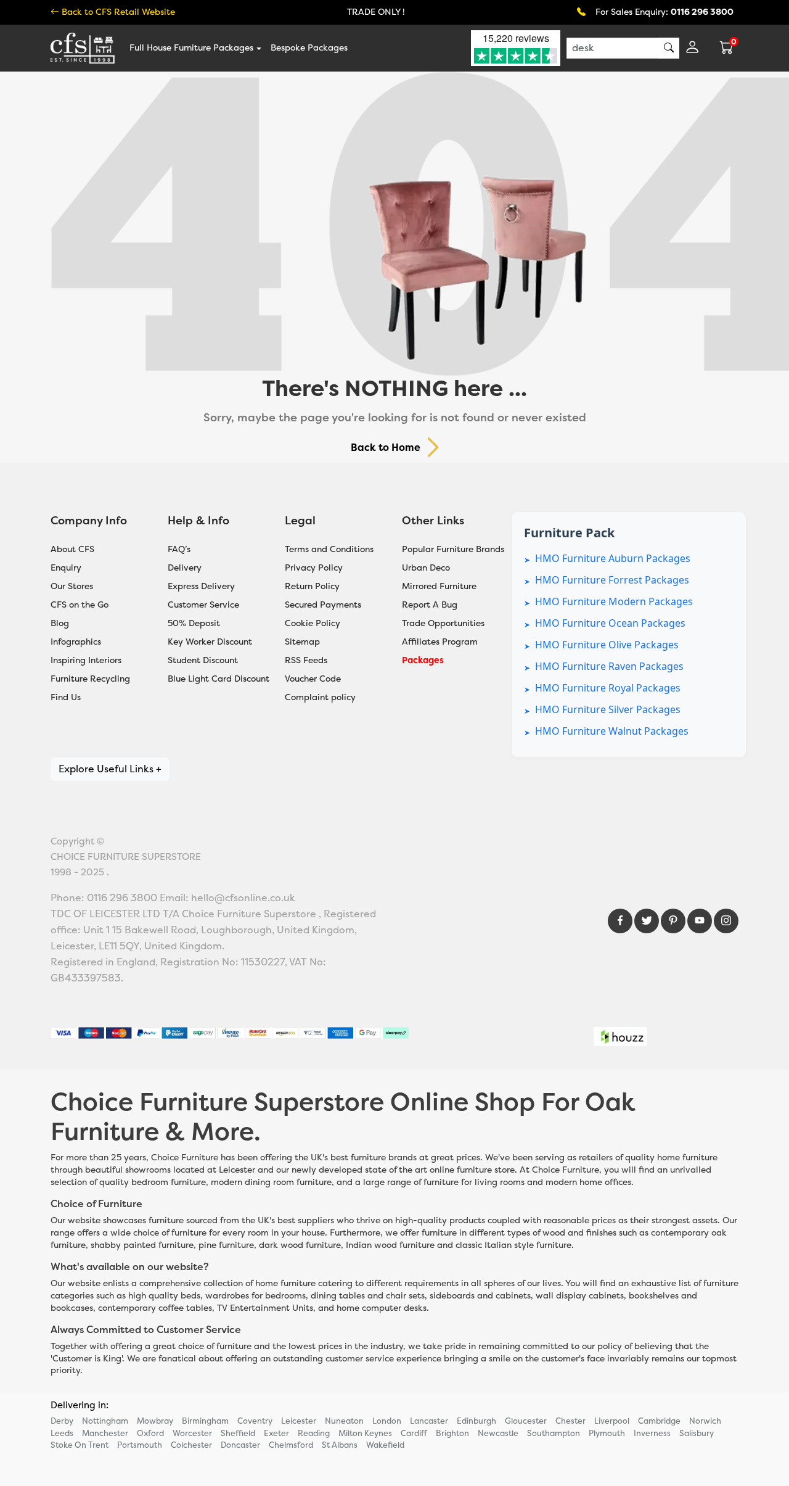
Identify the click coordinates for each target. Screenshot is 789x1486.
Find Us (66, 697)
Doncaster (240, 1445)
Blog (60, 623)
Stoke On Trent (79, 1445)
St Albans (340, 1445)
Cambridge (659, 1421)
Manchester (105, 1433)
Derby (62, 1421)
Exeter (276, 1433)
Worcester (192, 1433)
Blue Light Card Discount (218, 679)
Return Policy (312, 586)
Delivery (185, 568)
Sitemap (302, 642)
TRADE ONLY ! (376, 12)
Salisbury (696, 1433)
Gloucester (526, 1421)
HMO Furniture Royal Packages (608, 688)
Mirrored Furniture (439, 586)
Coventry (254, 1421)
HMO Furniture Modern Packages (614, 601)
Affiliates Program (440, 642)
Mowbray (155, 1421)
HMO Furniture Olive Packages (607, 644)
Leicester (298, 1421)
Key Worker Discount (210, 642)
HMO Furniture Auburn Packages (612, 558)
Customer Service (203, 605)
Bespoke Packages (309, 48)
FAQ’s (179, 549)
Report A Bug (429, 605)
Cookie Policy (312, 623)
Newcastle (498, 1433)
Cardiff (414, 1433)
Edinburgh (476, 1421)
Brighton (452, 1433)
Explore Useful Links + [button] (110, 769)
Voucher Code (313, 679)
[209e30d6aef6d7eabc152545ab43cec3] (726, 921)
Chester (570, 1421)
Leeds (62, 1433)
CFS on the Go (79, 605)
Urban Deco (426, 568)
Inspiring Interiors (86, 660)
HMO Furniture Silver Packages (608, 709)
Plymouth (607, 1433)
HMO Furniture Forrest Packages (612, 580)
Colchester (191, 1445)
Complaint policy (320, 697)
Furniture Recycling (90, 679)
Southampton (553, 1433)
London (386, 1421)
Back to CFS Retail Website (117, 12)
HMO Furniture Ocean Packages (610, 623)
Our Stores (72, 586)
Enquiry (66, 568)
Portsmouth (139, 1445)
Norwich (705, 1421)
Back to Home (385, 447)
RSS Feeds (306, 660)
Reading (314, 1433)
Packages (423, 660)
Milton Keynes (365, 1433)
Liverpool (611, 1421)
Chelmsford (291, 1445)
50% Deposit (194, 623)
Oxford (150, 1433)
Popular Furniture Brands (453, 549)
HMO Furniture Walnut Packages (612, 731)
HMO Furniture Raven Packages (609, 666)
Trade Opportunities (443, 623)
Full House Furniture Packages (191, 48)
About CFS (72, 549)
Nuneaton (344, 1421)
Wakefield (385, 1445)
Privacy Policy (314, 568)
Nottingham (105, 1421)
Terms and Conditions (329, 549)
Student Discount (203, 660)
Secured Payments (323, 605)
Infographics (76, 642)
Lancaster (429, 1421)
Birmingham (205, 1421)
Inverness (652, 1433)
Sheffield (238, 1433)
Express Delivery (201, 586)
